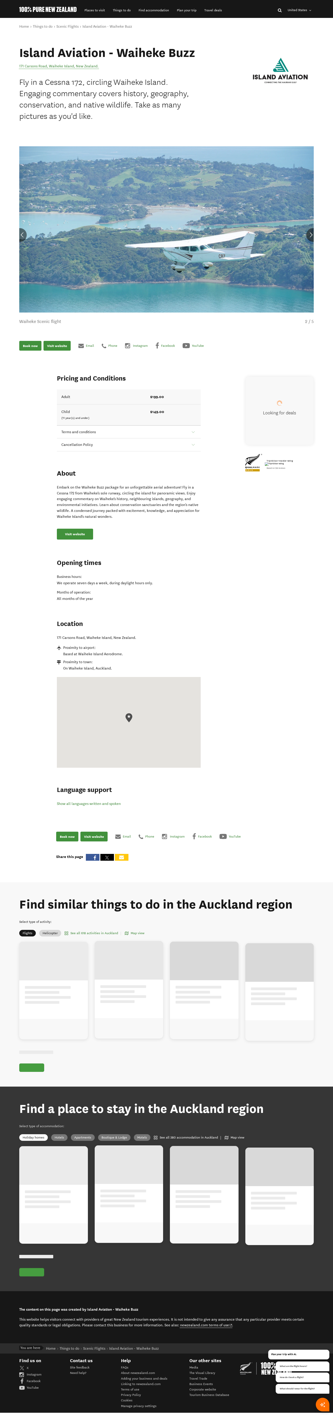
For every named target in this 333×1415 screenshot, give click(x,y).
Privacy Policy (131, 1395)
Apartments (82, 1137)
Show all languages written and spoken (89, 804)
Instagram (33, 1374)
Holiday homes (33, 1137)
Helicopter (50, 933)
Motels (142, 1137)
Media (193, 1367)
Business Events (201, 1384)
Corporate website (202, 1389)
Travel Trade (198, 1379)
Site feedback (79, 1367)
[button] (94, 10)
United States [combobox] (298, 10)
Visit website (57, 345)
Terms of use (130, 1389)
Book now (30, 345)
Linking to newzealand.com (141, 1384)
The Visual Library (202, 1373)
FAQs (124, 1367)
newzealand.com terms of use (206, 1325)
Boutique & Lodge (114, 1137)
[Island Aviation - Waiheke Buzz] (280, 68)
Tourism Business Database (209, 1395)
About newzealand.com (138, 1373)
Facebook (33, 1381)
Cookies (127, 1400)
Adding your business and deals (144, 1379)
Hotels (59, 1137)
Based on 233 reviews (276, 468)
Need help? (78, 1373)
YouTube (32, 1388)
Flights (27, 933)
